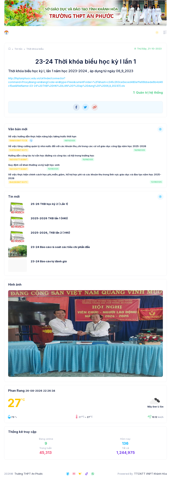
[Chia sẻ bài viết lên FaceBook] (76, 107)
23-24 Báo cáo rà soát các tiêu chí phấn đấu (60, 247)
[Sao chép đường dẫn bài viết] (94, 107)
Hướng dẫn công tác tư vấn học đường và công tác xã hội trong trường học (51, 155)
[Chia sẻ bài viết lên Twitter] (85, 107)
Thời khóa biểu (35, 49)
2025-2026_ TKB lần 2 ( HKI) (50, 232)
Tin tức (18, 49)
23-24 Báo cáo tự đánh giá (49, 261)
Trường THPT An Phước (28, 473)
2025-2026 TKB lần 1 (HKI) (49, 218)
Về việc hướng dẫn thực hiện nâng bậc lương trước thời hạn (42, 136)
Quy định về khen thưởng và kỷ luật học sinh (34, 164)
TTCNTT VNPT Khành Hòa (150, 473)
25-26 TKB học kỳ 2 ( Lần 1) (49, 204)
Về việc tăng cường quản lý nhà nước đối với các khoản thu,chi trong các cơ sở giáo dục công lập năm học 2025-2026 (77, 146)
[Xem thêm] (160, 129)
